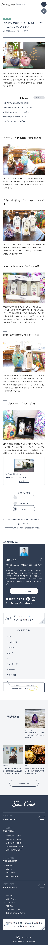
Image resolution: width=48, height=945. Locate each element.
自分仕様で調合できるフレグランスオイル (18, 107)
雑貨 (8, 658)
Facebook (24, 503)
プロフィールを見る (24, 591)
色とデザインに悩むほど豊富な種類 (16, 103)
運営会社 (9, 895)
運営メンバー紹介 (10, 887)
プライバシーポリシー (13, 909)
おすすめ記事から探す (14, 850)
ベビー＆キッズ (12, 664)
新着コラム (10, 866)
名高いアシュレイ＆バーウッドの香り (16, 112)
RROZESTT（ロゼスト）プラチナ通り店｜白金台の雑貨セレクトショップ (25, 528)
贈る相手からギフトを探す (15, 846)
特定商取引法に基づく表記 (15, 913)
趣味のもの (11, 669)
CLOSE (39, 98)
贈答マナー (10, 869)
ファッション (11, 647)
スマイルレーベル (14, 4)
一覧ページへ (25, 524)
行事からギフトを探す (14, 843)
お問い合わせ (11, 899)
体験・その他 (11, 675)
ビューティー (11, 653)
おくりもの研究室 (12, 876)
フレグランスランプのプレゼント (14, 121)
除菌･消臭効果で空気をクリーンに (15, 117)
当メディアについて (10, 819)
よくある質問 (10, 902)
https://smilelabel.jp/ (24, 603)
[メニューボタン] (44, 4)
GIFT (7, 19)
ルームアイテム (12, 642)
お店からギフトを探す (13, 836)
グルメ (9, 636)
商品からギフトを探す (14, 839)
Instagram (26, 937)
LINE (24, 509)
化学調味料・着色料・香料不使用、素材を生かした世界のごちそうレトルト (25, 520)
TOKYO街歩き (11, 873)
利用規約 (9, 906)
